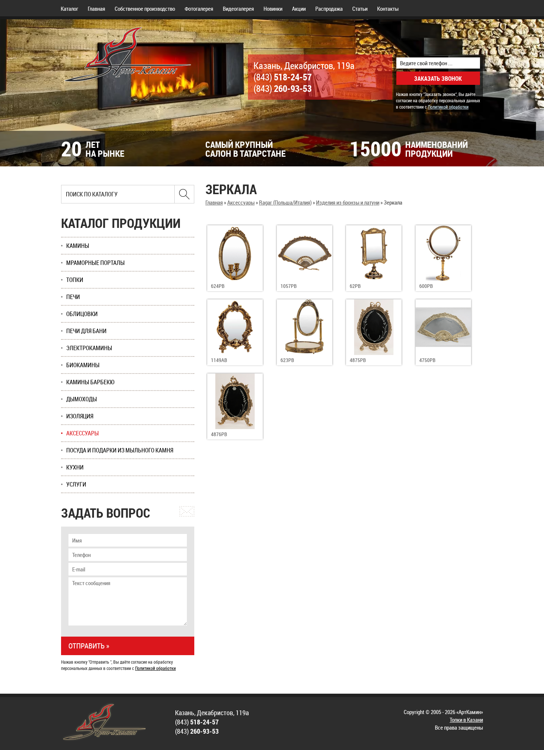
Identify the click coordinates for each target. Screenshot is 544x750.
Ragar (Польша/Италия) (285, 202)
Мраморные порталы (95, 263)
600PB (426, 285)
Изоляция (79, 416)
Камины (77, 246)
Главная (96, 8)
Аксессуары (241, 202)
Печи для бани (86, 331)
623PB (287, 360)
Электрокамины (89, 348)
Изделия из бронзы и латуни (347, 202)
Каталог (69, 8)
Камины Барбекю (90, 382)
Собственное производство (145, 8)
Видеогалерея (238, 8)
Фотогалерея (199, 8)
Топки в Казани (466, 719)
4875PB (358, 360)
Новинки (272, 8)
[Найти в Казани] (184, 194)
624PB (218, 285)
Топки (74, 280)
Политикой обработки (448, 107)
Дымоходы (81, 399)
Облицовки (82, 314)
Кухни (75, 467)
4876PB (219, 434)
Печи (73, 297)
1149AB (219, 360)
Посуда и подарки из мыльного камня (119, 450)
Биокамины (83, 365)
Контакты (388, 8)
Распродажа (329, 8)
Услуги (76, 484)
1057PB (289, 285)
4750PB (427, 360)
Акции (299, 8)
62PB (355, 285)
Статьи (359, 8)
